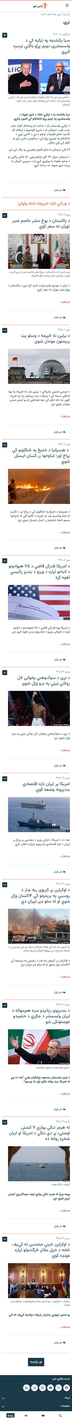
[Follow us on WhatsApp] (34, 1387)
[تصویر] (43, 1415)
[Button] (60, 190)
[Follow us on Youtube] (50, 1387)
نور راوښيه (36, 1362)
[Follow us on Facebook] (66, 1387)
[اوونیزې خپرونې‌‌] (26, 1415)
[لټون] (60, 1415)
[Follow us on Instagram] (42, 1387)
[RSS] (26, 1387)
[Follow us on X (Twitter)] (58, 1387)
